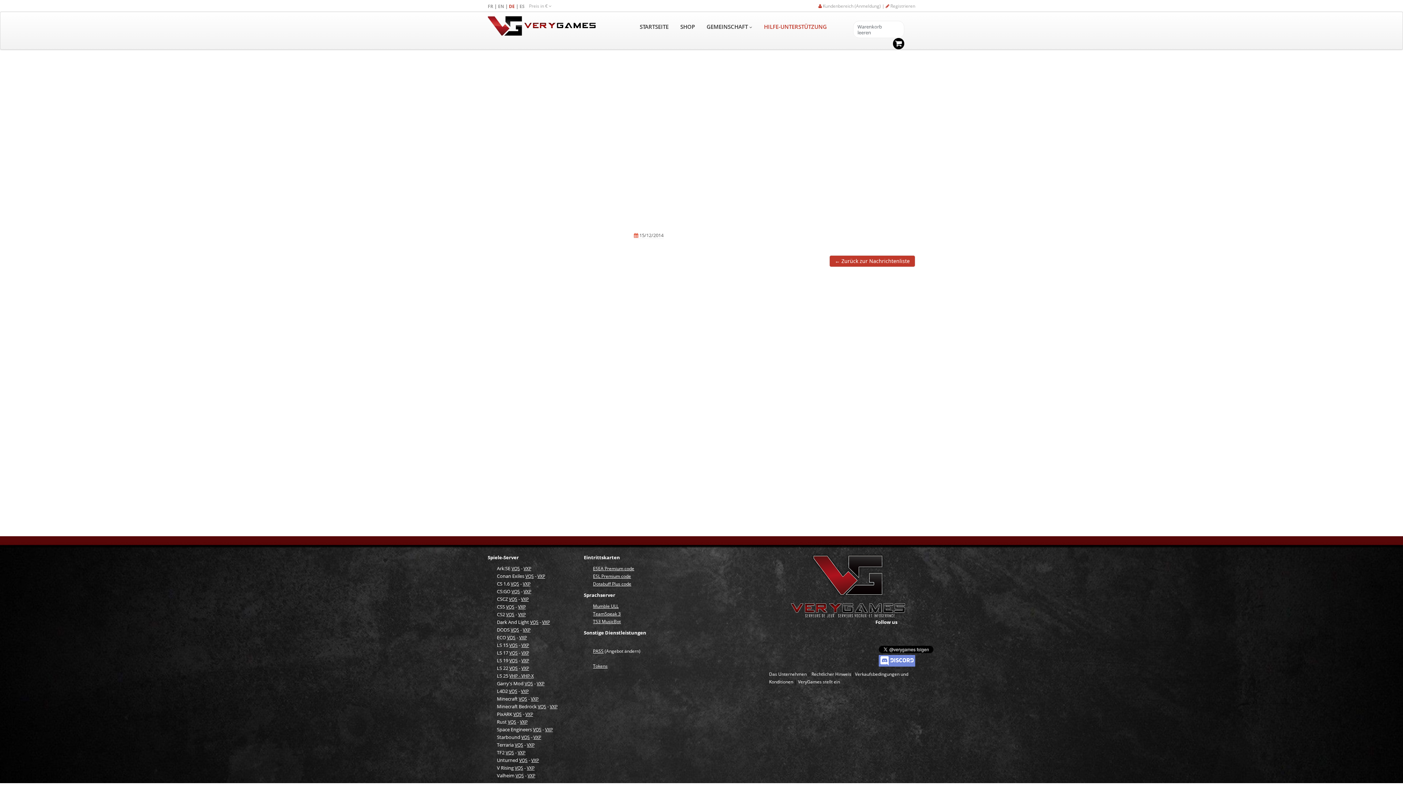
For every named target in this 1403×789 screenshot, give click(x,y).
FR (491, 6)
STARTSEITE (654, 26)
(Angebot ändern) (616, 651)
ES (523, 6)
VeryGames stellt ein (819, 682)
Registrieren (902, 6)
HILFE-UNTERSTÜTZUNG (795, 26)
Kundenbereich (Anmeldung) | (854, 6)
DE (512, 6)
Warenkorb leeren (870, 29)
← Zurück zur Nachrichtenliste (872, 261)
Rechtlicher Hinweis (831, 674)
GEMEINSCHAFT (728, 26)
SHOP (687, 26)
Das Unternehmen (788, 674)
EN (501, 6)
